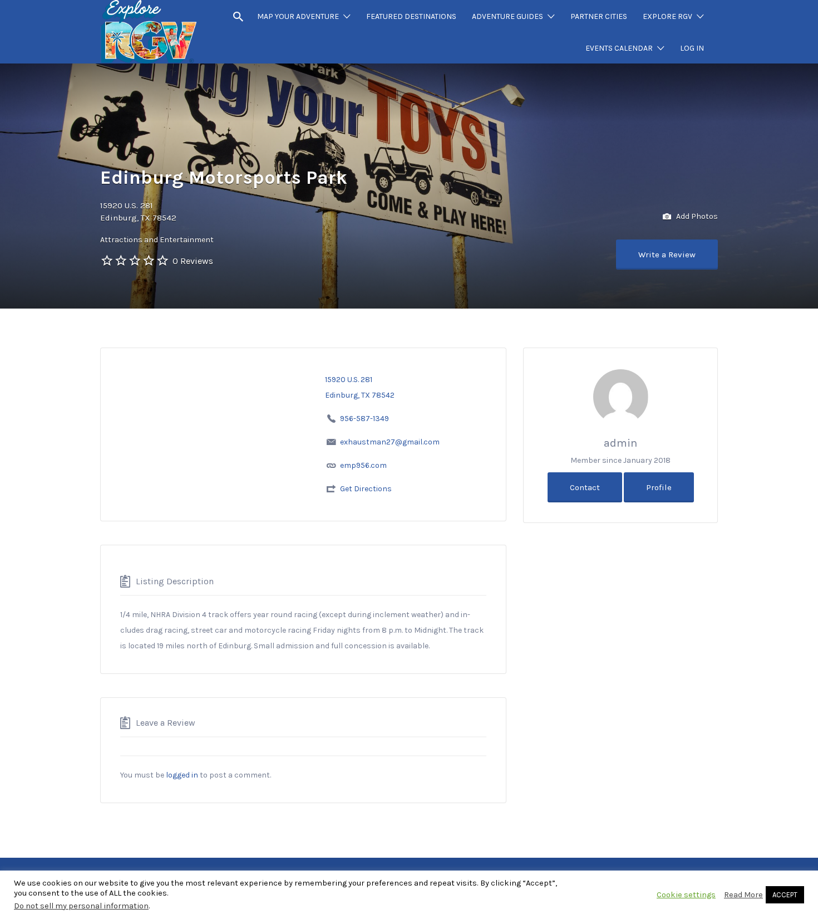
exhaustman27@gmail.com (390, 442)
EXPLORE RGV (667, 16)
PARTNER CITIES (598, 16)
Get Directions (366, 488)
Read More (743, 895)
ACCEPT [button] (784, 895)
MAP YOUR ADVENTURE (298, 16)
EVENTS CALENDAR (619, 48)
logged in (182, 775)
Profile (659, 487)
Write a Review (667, 255)
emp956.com (363, 465)
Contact (585, 487)
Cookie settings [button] (686, 895)
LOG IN (692, 48)
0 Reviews (193, 261)
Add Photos (696, 216)
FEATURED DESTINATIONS (411, 16)
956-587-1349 (364, 418)
